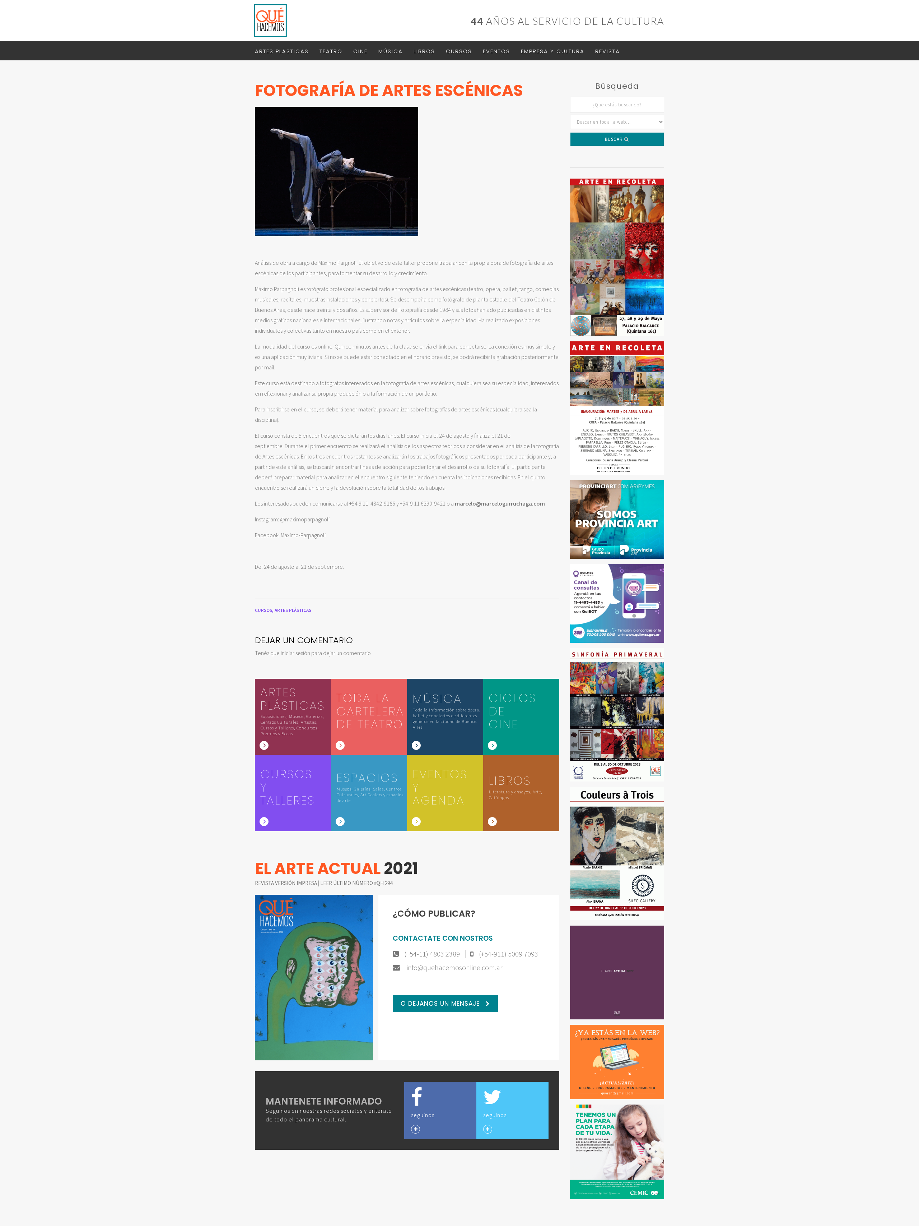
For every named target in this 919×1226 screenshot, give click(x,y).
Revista (607, 51)
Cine (360, 51)
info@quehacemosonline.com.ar (454, 967)
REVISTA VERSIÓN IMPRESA (286, 883)
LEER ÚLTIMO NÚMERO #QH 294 (356, 883)
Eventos (496, 51)
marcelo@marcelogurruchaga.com (500, 503)
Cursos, (265, 610)
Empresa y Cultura (552, 51)
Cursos (459, 51)
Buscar (614, 139)
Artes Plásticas (282, 51)
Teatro (330, 51)
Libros (424, 51)
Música (390, 51)
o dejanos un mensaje (441, 1003)
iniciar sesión (295, 652)
